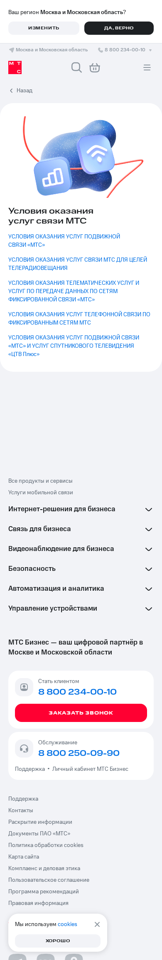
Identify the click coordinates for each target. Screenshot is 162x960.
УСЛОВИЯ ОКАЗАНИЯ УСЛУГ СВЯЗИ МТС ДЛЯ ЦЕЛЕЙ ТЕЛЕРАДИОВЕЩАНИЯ (78, 264)
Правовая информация (38, 903)
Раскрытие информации (40, 822)
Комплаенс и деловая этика (44, 868)
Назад (24, 91)
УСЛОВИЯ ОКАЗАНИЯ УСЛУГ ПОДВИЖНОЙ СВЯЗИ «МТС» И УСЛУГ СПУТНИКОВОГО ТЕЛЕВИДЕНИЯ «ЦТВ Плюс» (74, 346)
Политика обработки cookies (45, 845)
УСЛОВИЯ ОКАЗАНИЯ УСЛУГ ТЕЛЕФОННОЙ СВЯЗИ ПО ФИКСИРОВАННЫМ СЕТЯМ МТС (80, 318)
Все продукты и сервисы (40, 481)
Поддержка (31, 769)
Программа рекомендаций (43, 892)
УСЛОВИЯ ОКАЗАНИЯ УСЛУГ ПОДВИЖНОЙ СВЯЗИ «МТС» (64, 241)
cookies (67, 924)
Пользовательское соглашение (48, 880)
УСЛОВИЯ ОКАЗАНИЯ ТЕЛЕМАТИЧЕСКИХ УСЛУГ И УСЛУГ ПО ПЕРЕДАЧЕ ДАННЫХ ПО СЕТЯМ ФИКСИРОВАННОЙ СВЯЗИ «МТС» (74, 291)
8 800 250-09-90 (79, 753)
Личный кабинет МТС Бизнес (90, 769)
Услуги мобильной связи (40, 492)
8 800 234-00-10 (125, 49)
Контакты (20, 810)
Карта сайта (23, 857)
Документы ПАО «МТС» (39, 834)
